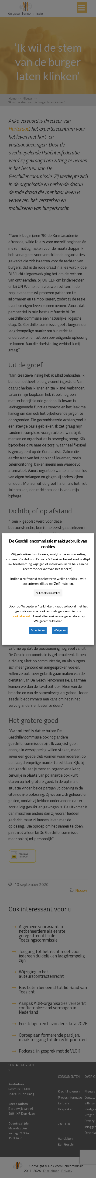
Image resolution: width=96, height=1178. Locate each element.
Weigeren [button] (60, 630)
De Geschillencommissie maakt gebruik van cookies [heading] (48, 543)
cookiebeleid (21, 616)
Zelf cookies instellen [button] (48, 593)
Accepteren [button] (38, 630)
